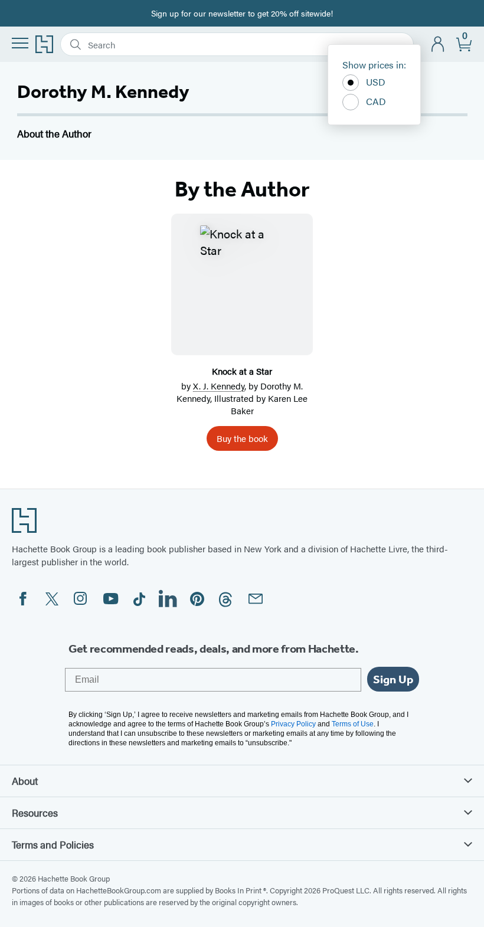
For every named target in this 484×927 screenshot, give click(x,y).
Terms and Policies (53, 844)
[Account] (438, 44)
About (25, 781)
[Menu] (20, 43)
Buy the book (242, 438)
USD (375, 82)
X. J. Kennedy (218, 385)
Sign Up (393, 679)
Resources (35, 812)
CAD (376, 101)
